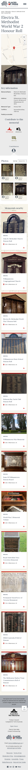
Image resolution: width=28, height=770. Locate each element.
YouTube (16, 767)
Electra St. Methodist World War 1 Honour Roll (13, 320)
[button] (25, 4)
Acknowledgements (19, 756)
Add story (14, 140)
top (24, 709)
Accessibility (15, 759)
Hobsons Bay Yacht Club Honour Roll (12, 400)
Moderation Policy (8, 756)
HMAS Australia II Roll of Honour (12, 639)
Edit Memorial (9, 132)
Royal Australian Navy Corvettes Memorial (11, 559)
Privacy (21, 759)
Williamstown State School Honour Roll (13, 360)
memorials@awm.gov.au (15, 743)
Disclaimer (8, 759)
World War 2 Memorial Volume (11, 518)
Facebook (8, 767)
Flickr (19, 767)
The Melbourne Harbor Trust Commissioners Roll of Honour (13, 680)
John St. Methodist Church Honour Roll (13, 240)
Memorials (8, 11)
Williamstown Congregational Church (11, 280)
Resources (10, 753)
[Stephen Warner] (14, 151)
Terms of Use (17, 753)
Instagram (13, 767)
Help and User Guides (19, 762)
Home (2, 11)
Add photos (18, 132)
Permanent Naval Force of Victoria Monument (12, 599)
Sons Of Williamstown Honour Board (11, 478)
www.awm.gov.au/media (14, 748)
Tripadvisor (10, 767)
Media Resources (7, 762)
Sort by (15, 161)
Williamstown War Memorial (13, 439)
